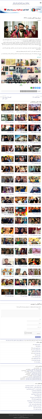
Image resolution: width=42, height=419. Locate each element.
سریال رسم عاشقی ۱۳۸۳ (36, 132)
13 (20, 91)
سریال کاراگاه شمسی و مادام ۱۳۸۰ (35, 397)
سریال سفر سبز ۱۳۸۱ (23, 286)
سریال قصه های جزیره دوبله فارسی (35, 372)
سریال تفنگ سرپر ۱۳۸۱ (36, 153)
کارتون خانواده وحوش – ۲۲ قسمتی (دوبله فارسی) (33, 387)
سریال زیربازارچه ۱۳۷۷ (9, 256)
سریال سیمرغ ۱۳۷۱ (37, 255)
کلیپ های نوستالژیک (36, 358)
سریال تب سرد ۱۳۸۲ (37, 286)
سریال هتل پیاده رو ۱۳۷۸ (36, 297)
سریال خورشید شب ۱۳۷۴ (9, 214)
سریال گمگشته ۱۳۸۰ (36, 96)
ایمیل (39, 323)
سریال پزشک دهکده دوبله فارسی (36, 374)
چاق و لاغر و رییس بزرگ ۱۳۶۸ (35, 245)
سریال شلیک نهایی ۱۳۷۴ (9, 173)
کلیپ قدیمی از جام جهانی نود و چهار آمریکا (34, 401)
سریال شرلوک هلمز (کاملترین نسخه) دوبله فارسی (33, 379)
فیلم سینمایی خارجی (37, 353)
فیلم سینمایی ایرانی (37, 351)
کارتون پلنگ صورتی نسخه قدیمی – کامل (6, 97)
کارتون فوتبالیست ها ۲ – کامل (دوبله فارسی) (34, 370)
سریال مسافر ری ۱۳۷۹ (23, 184)
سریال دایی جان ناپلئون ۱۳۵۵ (35, 266)
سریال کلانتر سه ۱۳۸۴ (23, 266)
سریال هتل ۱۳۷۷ (10, 132)
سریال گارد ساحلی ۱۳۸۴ (36, 122)
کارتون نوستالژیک (37, 356)
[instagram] (20, 416)
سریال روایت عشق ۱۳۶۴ (9, 194)
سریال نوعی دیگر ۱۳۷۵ (9, 122)
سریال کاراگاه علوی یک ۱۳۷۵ (21, 142)
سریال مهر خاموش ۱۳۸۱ (22, 122)
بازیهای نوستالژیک (37, 344)
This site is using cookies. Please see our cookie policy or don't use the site (21, 415)
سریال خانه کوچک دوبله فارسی (36, 369)
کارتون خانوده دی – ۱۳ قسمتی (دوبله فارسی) (34, 389)
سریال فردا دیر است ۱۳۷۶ (36, 204)
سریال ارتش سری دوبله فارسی (36, 373)
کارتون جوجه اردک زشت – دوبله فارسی (35, 402)
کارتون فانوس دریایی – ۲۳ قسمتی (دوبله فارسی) (33, 385)
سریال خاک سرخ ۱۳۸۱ (36, 194)
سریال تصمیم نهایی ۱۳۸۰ (9, 163)
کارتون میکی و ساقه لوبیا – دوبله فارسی (35, 406)
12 (22, 91)
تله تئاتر (39, 346)
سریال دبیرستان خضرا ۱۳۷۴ (8, 225)
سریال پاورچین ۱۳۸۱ (37, 214)
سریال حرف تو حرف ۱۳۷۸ (9, 276)
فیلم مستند (38, 355)
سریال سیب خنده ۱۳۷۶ (22, 193)
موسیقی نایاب (38, 362)
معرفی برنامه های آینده (36, 360)
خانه (40, 368)
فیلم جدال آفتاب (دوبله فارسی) (36, 394)
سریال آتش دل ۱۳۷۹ (10, 153)
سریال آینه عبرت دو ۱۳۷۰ (22, 163)
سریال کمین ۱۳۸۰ (23, 296)
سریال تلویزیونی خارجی (36, 350)
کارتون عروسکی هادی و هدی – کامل (35, 404)
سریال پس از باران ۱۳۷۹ (22, 256)
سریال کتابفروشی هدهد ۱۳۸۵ (8, 112)
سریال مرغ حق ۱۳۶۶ (10, 204)
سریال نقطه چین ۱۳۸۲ (22, 204)
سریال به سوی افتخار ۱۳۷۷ (35, 235)
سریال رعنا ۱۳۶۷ (24, 173)
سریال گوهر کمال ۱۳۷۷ (9, 296)
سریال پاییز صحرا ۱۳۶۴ (36, 276)
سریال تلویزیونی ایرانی (36, 348)
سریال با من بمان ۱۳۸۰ (22, 235)
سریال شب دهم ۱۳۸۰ (9, 142)
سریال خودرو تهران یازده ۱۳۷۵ (21, 217)
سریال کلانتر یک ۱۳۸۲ (23, 276)
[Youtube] (21, 416)
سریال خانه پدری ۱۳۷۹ (23, 245)
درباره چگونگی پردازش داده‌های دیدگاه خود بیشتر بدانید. (15, 340)
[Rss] (23, 416)
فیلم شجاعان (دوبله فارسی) (36, 392)
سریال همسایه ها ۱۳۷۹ (9, 184)
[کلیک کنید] (21, 9)
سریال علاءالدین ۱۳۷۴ (36, 184)
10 (25, 91)
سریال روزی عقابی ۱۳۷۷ (36, 225)
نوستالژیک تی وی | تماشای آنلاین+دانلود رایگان (21, 3)
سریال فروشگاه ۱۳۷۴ (37, 112)
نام (40, 319)
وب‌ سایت (39, 327)
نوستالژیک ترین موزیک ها (37, 375)
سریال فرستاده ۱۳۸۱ (10, 245)
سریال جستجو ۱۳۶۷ (37, 173)
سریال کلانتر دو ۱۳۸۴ (10, 266)
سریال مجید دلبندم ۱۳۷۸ (9, 286)
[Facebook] (22, 416)
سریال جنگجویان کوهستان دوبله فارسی (35, 377)
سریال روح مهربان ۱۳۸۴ (36, 163)
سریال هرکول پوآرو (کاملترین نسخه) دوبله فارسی (33, 378)
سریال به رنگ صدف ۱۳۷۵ (22, 225)
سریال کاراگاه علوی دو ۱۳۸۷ (35, 142)
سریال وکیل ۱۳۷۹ (24, 132)
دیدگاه (39, 309)
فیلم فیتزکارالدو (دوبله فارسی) (36, 390)
